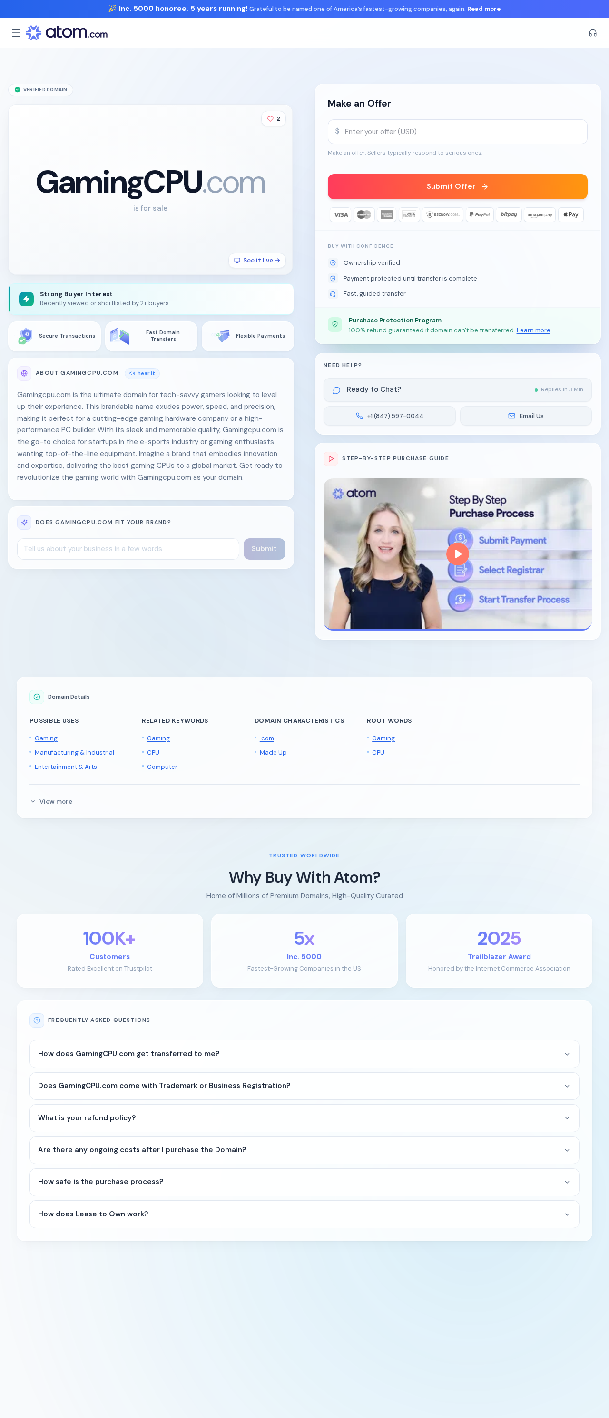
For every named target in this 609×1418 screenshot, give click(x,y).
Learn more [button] (533, 330)
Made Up (273, 752)
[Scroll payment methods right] (580, 214)
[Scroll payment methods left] (335, 214)
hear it (146, 373)
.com (267, 738)
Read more (484, 9)
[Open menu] (16, 32)
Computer (162, 767)
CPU (153, 752)
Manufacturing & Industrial (74, 752)
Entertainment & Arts (66, 767)
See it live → (261, 260)
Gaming (46, 738)
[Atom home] (67, 32)
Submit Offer (451, 186)
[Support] (592, 32)
